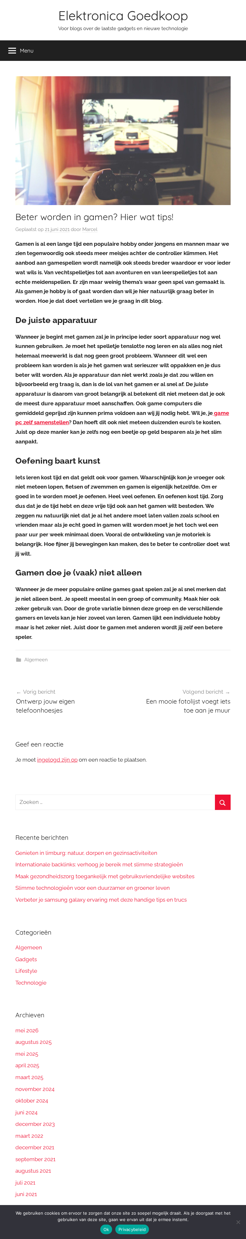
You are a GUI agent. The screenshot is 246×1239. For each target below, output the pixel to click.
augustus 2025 (33, 1042)
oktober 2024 (31, 1100)
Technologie (30, 982)
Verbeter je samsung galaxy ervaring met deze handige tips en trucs (101, 899)
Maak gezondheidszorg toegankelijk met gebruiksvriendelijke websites (104, 876)
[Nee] (238, 1222)
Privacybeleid (132, 1229)
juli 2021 (25, 1182)
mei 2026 (26, 1030)
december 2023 (35, 1124)
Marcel (89, 229)
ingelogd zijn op (57, 759)
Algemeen (36, 660)
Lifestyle (26, 971)
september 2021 (35, 1159)
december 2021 (34, 1147)
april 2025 (27, 1065)
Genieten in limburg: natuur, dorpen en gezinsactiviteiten (86, 853)
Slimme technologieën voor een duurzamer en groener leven (92, 888)
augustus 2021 (33, 1171)
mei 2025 (26, 1054)
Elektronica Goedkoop (123, 15)
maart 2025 (29, 1077)
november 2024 (34, 1089)
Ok (106, 1229)
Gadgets (26, 959)
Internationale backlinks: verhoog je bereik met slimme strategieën (99, 864)
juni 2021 (26, 1194)
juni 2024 (26, 1112)
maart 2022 (29, 1136)
